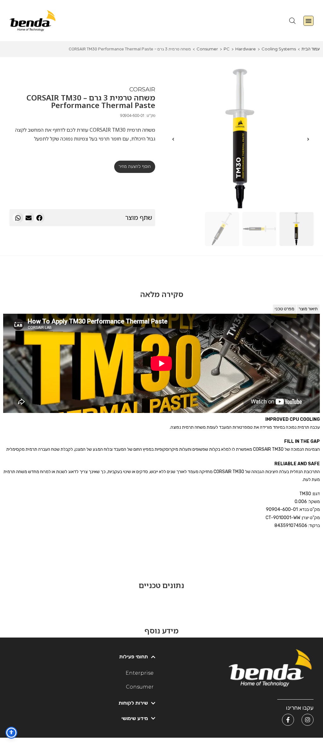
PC (227, 48)
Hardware (245, 48)
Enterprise (140, 673)
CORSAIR (142, 89)
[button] (308, 21)
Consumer (207, 48)
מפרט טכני (284, 309)
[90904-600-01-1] (241, 139)
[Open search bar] (292, 21)
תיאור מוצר (308, 309)
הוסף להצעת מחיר (135, 166)
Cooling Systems (278, 48)
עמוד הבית (311, 48)
